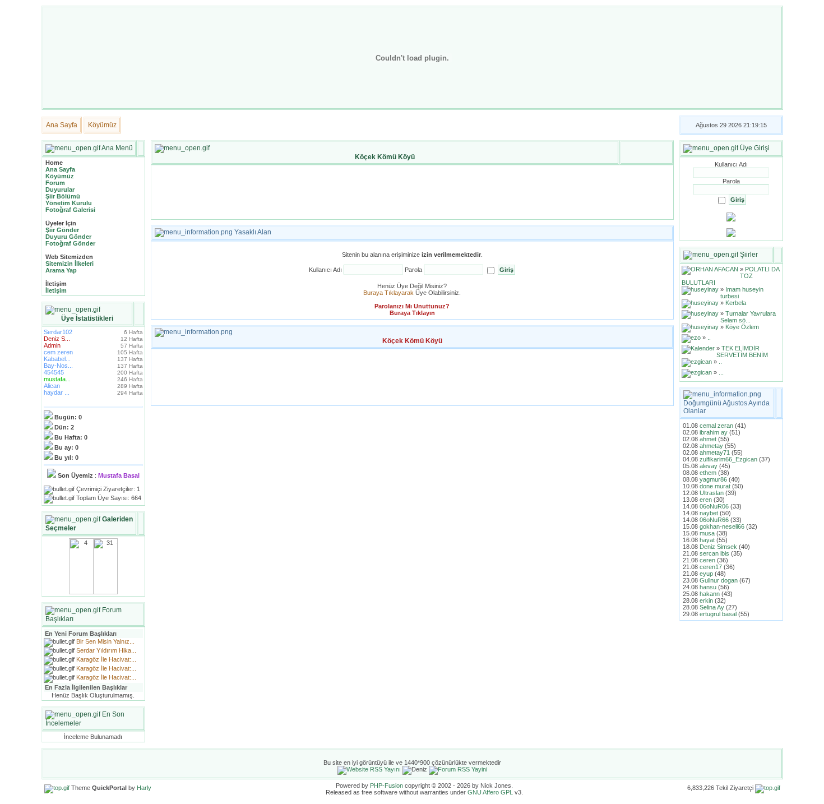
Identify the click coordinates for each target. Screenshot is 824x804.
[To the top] (57, 787)
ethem (708, 472)
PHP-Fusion (386, 785)
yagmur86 (713, 479)
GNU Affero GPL (490, 792)
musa (707, 533)
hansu (708, 587)
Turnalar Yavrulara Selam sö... (748, 317)
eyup (706, 573)
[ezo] (691, 337)
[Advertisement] (412, 192)
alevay (708, 466)
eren (706, 499)
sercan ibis (714, 553)
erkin (706, 600)
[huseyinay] (700, 289)
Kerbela (735, 302)
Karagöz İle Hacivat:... (106, 659)
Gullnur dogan (719, 580)
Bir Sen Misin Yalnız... (105, 641)
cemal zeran (716, 425)
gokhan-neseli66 (722, 526)
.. (709, 337)
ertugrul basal (718, 614)
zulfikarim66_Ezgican (728, 459)
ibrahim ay (714, 432)
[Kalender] (698, 348)
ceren (707, 560)
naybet (709, 513)
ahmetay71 (715, 452)
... (721, 372)
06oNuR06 (714, 506)
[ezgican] (697, 361)
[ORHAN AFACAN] (710, 269)
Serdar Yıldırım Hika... (106, 650)
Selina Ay (712, 607)
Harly (144, 787)
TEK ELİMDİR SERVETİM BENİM (742, 351)
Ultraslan (712, 492)
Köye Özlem (742, 327)
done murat (715, 486)
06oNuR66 (714, 519)
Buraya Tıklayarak (388, 292)
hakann (710, 593)
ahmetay (711, 445)
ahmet (708, 439)
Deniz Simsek (718, 546)
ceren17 (711, 566)
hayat (707, 540)
